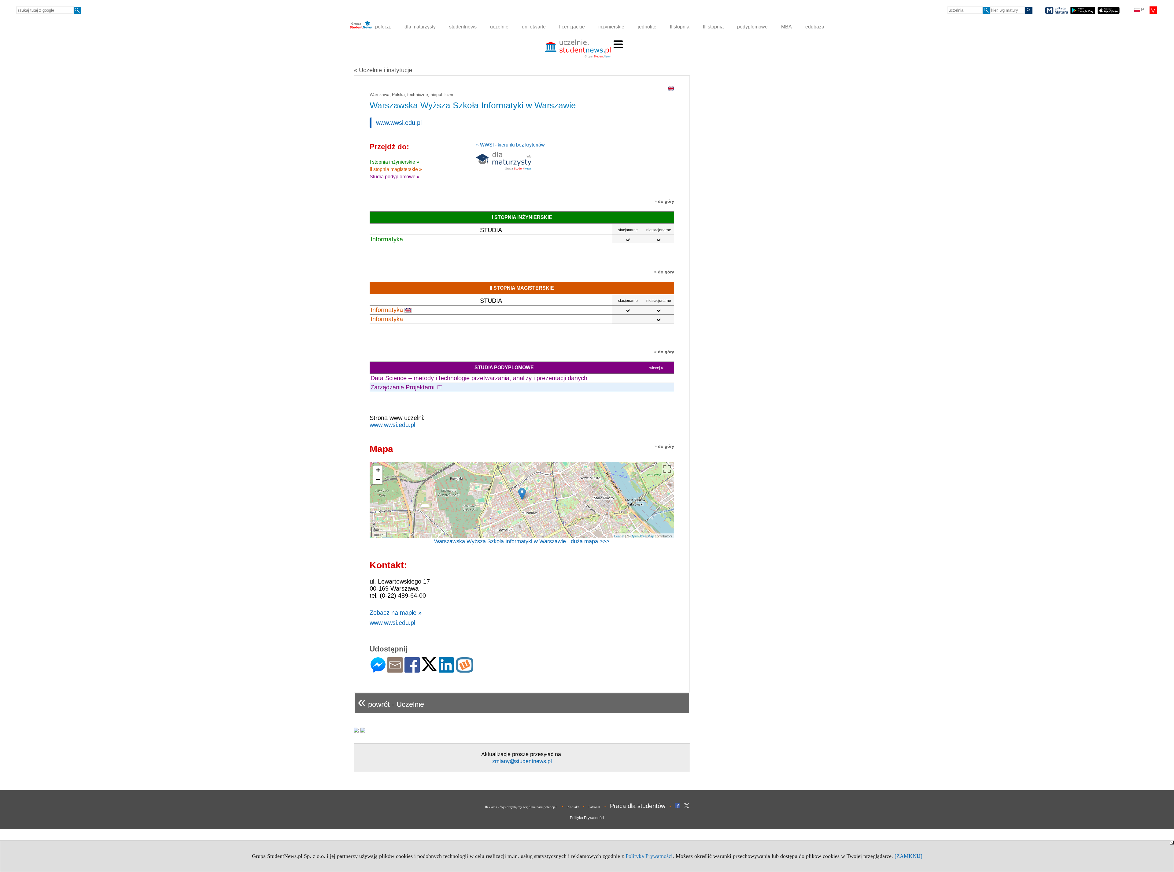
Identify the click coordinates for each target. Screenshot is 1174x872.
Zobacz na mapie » (396, 612)
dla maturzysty (420, 26)
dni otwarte (534, 26)
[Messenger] (378, 670)
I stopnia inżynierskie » (394, 162)
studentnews (463, 26)
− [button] (378, 479)
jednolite (647, 26)
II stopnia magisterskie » (396, 169)
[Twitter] (429, 668)
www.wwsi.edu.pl (399, 122)
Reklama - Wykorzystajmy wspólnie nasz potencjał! (521, 807)
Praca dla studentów (637, 806)
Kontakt (573, 807)
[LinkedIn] (446, 670)
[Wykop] (464, 670)
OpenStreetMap (642, 535)
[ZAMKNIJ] (908, 856)
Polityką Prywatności (649, 856)
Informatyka (387, 239)
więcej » (656, 368)
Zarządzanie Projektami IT (406, 387)
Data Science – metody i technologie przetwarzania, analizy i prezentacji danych (479, 378)
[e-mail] (395, 670)
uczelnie (499, 26)
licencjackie (572, 26)
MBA (786, 26)
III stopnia (713, 26)
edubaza (814, 26)
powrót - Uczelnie (391, 702)
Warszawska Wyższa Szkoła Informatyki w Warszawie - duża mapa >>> (522, 541)
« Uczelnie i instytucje (383, 70)
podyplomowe (752, 26)
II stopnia (679, 26)
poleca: (382, 26)
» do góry (664, 201)
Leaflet (619, 535)
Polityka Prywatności (587, 818)
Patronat (594, 807)
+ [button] (378, 470)
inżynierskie (611, 26)
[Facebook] (412, 670)
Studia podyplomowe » (394, 176)
